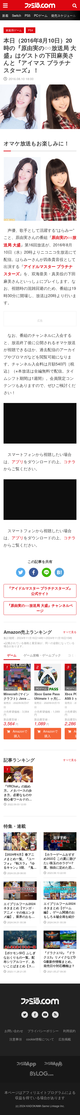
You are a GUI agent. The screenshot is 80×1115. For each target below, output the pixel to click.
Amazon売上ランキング (28, 632)
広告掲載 (64, 1039)
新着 (5, 15)
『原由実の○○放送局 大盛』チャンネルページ (40, 608)
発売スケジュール (63, 15)
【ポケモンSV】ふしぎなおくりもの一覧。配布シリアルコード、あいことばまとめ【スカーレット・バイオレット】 (20, 959)
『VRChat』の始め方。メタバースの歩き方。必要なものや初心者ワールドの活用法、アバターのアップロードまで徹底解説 (18, 792)
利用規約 (69, 1031)
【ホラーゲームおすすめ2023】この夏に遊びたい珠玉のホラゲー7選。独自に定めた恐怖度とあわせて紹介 (60, 861)
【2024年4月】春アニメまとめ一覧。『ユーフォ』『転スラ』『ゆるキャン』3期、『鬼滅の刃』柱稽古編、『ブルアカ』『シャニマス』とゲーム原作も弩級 (20, 861)
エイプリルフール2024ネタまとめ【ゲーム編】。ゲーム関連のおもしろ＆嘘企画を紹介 (60, 910)
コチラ (70, 461)
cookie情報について (40, 1039)
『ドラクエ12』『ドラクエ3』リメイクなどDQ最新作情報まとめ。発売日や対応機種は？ (60, 959)
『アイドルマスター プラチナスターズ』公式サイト (40, 591)
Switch (16, 15)
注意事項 (15, 1039)
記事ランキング (19, 760)
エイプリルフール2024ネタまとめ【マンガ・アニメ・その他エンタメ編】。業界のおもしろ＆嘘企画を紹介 (20, 910)
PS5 (27, 15)
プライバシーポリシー (43, 1031)
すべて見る (69, 631)
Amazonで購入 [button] (19, 733)
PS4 (30, 30)
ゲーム (11, 655)
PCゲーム (41, 15)
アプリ (18, 461)
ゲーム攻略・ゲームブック (42, 655)
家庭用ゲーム (14, 30)
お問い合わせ (13, 1031)
